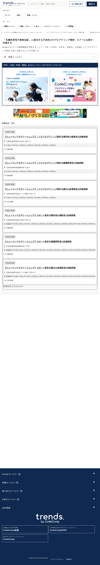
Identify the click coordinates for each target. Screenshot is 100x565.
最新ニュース (10, 26)
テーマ (8, 15)
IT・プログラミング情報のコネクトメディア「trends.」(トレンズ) (21, 32)
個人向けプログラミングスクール (13, 538)
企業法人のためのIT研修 (11, 529)
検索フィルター (15, 56)
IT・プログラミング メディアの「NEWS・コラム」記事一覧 (65, 32)
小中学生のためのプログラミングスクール (62, 529)
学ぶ (38, 26)
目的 (19, 15)
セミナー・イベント (54, 26)
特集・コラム (26, 26)
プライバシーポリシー (57, 559)
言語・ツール (33, 15)
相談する (92, 4)
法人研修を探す (77, 4)
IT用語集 (71, 26)
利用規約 (68, 559)
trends (34, 558)
